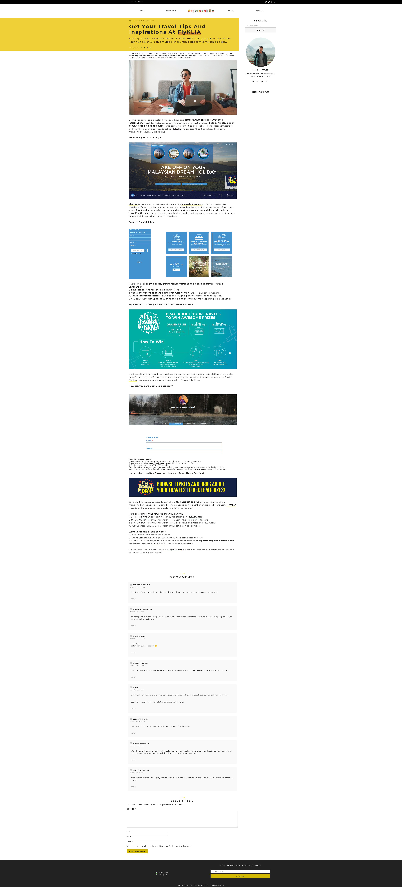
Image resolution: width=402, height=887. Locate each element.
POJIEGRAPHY (218, 885)
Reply (133, 599)
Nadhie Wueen (140, 663)
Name (130, 832)
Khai (135, 688)
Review (231, 11)
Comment (132, 809)
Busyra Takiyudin (142, 609)
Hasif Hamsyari (141, 744)
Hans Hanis (139, 636)
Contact (260, 11)
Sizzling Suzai (141, 770)
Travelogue (171, 11)
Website (130, 841)
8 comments (148, 21)
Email (129, 836)
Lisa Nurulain (140, 719)
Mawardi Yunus (141, 585)
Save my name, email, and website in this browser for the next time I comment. (161, 846)
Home (142, 11)
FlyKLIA (133, 204)
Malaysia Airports (191, 204)
